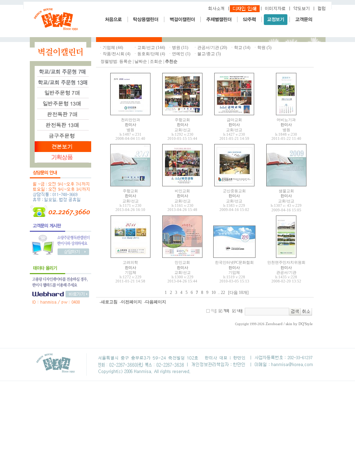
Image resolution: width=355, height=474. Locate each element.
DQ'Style (305, 324)
